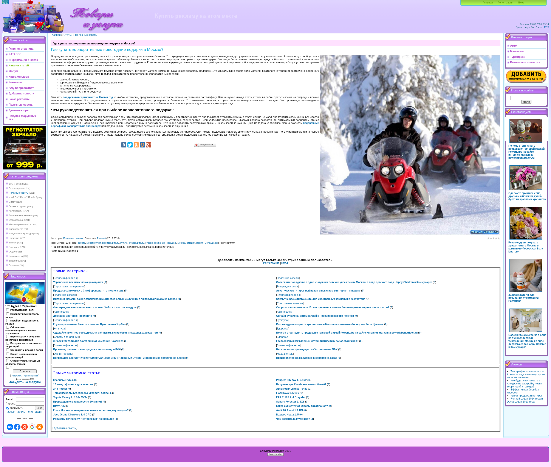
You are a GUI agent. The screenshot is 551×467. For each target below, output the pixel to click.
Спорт (12, 202)
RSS (546, 27)
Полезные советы (18, 192)
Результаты (17, 376)
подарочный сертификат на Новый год (88, 97)
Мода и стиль (285, 353)
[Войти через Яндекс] (24, 427)
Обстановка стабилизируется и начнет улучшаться (20, 330)
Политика (14, 238)
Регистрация (505, 2)
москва (182, 242)
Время (199, 242)
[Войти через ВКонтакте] (10, 427)
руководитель (136, 242)
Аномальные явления (21, 215)
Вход (521, 2)
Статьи (67, 34)
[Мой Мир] (142, 144)
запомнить (16, 407)
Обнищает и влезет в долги (26, 350)
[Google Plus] (148, 144)
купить (124, 242)
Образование (16, 220)
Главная (488, 2)
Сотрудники (211, 242)
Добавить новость (65, 428)
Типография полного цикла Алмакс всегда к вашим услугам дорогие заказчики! (526, 374)
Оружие (13, 251)
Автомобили (15, 211)
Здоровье (14, 247)
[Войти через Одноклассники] (39, 427)
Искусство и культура (21, 233)
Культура (282, 320)
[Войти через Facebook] (17, 427)
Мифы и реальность (20, 224)
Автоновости (62, 311)
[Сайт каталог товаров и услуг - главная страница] (97, 32)
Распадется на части (22, 310)
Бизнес (13, 242)
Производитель (110, 242)
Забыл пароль (16, 411)
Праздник (171, 242)
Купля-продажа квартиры (526, 395)
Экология (14, 265)
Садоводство (16, 229)
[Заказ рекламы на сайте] (196, 20)
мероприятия (94, 242)
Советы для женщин (66, 336)
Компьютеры (16, 256)
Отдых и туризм (17, 206)
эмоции (191, 242)
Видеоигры (15, 260)
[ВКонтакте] (123, 144)
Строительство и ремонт (69, 286)
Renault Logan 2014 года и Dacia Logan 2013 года (525, 400)
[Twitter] (130, 144)
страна (149, 242)
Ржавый (101, 238)
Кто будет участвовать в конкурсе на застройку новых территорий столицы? (524, 383)
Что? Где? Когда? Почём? (23, 197)
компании (159, 242)
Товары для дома (287, 286)
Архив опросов (31, 376)
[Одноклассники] (136, 144)
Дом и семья (16, 183)
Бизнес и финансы (65, 278)
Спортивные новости (290, 303)
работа (81, 242)
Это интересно (17, 188)
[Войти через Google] (32, 426)
